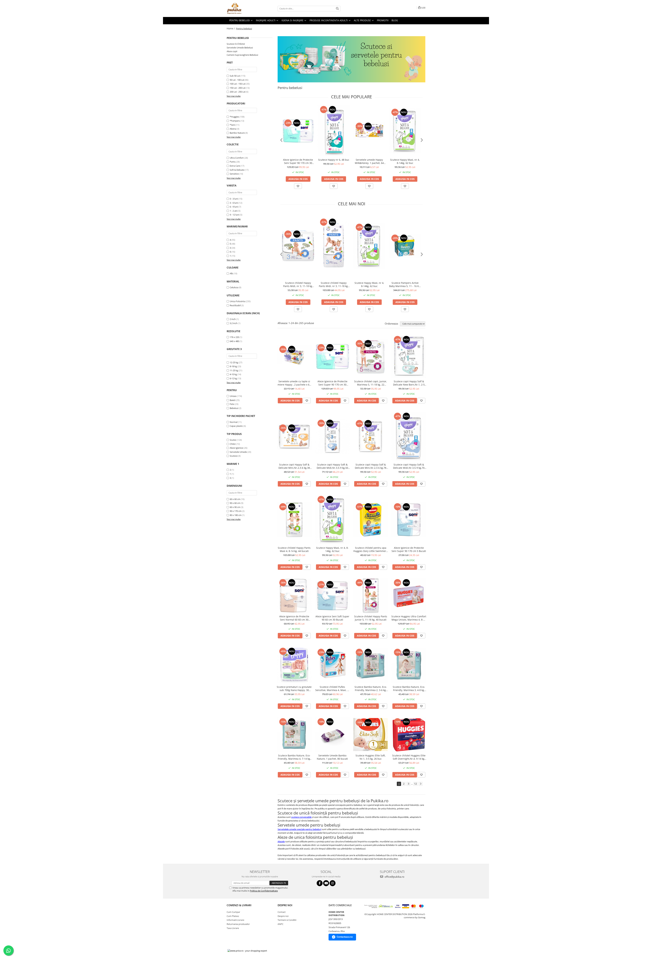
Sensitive (234, 173)
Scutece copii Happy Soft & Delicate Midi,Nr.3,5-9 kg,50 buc (332, 466)
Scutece (234, 455)
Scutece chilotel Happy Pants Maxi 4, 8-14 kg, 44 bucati (294, 549)
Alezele (281, 841)
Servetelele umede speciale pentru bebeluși (299, 829)
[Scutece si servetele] (351, 59)
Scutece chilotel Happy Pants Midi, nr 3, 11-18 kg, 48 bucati (333, 284)
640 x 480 (234, 341)
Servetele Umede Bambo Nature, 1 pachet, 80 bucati (332, 757)
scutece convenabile (301, 817)
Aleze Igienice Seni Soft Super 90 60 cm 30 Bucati (332, 618)
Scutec (233, 439)
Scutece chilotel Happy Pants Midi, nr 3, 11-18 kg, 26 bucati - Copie (298, 284)
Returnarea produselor (238, 924)
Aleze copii (232, 51)
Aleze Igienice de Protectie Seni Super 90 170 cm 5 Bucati (409, 549)
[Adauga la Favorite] (298, 186)
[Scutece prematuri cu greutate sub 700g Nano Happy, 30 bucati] (294, 665)
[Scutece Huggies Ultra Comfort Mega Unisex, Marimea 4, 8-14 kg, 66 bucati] (408, 595)
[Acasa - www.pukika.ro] (244, 8)
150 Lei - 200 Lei (237, 87)
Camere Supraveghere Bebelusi (242, 54)
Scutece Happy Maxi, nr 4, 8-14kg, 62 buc (405, 161)
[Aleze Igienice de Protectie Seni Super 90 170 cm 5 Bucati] (408, 519)
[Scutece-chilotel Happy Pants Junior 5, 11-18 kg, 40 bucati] (370, 595)
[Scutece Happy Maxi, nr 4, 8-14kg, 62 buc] (405, 131)
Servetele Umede (238, 451)
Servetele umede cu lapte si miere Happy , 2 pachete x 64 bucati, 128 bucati (294, 383)
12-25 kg (234, 362)
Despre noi (283, 916)
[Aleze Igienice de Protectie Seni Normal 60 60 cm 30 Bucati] (294, 595)
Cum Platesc (233, 916)
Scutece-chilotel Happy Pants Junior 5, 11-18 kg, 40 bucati (370, 618)
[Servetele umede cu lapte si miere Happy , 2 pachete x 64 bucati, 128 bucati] (294, 356)
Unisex (233, 396)
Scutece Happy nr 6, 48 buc (333, 159)
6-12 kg (233, 378)
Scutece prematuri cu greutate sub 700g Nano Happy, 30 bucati (294, 688)
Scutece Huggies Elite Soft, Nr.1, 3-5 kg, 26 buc (371, 757)
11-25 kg (234, 370)
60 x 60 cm (235, 499)
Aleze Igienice (236, 447)
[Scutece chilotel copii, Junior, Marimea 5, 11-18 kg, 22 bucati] (370, 356)
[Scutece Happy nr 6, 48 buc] (334, 130)
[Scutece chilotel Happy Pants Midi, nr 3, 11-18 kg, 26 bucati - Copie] (298, 246)
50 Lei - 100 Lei (237, 79)
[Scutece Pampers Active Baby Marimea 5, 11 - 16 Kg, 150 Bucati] (405, 246)
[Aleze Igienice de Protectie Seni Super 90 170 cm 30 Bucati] (298, 131)
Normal (233, 422)
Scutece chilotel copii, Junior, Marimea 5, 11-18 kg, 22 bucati (370, 383)
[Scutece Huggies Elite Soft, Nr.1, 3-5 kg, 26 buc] (370, 734)
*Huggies (234, 116)
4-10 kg (233, 374)
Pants (233, 161)
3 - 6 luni (234, 202)
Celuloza (234, 287)
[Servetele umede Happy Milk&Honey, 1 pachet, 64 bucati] (369, 131)
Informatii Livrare (235, 919)
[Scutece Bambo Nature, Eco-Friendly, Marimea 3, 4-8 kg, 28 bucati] (408, 665)
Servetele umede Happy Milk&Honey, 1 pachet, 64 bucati (369, 161)
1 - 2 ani (233, 210)
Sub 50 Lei (235, 75)
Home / (231, 28)
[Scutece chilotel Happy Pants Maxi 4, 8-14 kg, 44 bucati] (294, 519)
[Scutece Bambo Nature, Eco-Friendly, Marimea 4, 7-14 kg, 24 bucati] (294, 734)
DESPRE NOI (285, 905)
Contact (282, 911)
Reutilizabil (235, 305)
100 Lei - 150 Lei (237, 83)
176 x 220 (234, 337)
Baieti (232, 400)
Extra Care (235, 165)
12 (415, 783)
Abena (233, 128)
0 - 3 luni (234, 198)
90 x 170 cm (235, 511)
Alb (231, 273)
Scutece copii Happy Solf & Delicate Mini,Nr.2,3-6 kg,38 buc (294, 466)
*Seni (232, 124)
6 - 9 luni (234, 206)
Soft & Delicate (237, 169)
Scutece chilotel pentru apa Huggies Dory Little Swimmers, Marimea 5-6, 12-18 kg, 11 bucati (370, 549)
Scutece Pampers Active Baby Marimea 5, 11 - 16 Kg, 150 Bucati (405, 284)
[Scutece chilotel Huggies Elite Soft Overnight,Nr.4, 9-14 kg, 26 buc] (408, 734)
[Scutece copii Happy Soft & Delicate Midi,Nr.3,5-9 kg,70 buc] (408, 436)
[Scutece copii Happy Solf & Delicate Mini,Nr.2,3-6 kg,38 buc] (294, 437)
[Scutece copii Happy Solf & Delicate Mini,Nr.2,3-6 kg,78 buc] (370, 436)
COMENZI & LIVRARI (239, 905)
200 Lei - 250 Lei (237, 91)
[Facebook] (320, 883)
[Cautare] (337, 8)
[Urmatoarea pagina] (420, 784)
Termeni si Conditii (287, 919)
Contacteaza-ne (345, 937)
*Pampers (235, 120)
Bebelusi (234, 408)
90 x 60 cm (235, 503)
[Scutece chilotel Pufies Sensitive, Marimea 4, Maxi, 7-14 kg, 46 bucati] (332, 665)
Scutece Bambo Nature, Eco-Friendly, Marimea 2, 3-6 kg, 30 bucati (371, 688)
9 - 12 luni (234, 214)
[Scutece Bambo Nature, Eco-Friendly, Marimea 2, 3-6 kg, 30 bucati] (370, 665)
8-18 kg (233, 366)
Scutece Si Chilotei (236, 43)
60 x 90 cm (235, 507)
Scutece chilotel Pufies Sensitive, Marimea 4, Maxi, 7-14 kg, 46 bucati (332, 688)
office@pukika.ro (394, 876)
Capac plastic (236, 425)
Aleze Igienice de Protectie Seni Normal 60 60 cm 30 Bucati (294, 618)
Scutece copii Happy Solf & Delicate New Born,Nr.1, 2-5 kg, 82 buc (409, 383)
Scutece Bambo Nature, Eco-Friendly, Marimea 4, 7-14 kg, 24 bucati (294, 757)
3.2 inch (233, 323)
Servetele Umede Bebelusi (240, 47)
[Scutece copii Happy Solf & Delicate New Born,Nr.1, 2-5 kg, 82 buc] (408, 356)
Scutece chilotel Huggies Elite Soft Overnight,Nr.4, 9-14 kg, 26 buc (408, 757)
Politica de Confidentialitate (264, 890)
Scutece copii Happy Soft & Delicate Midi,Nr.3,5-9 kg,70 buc (408, 466)
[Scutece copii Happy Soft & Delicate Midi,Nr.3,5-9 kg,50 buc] (332, 436)
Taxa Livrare (233, 928)
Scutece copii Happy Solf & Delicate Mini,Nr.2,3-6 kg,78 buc (370, 466)
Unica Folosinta (237, 301)
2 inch (233, 319)
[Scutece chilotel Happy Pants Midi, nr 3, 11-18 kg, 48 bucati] (334, 246)
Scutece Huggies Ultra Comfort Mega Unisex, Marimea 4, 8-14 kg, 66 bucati (408, 618)
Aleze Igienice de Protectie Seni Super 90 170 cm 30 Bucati (298, 161)
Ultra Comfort (237, 157)
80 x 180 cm (235, 515)
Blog (395, 20)
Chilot (233, 443)
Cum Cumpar (233, 911)
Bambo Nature (237, 132)
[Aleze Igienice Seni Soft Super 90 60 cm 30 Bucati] (332, 595)
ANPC (280, 924)
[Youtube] (326, 883)
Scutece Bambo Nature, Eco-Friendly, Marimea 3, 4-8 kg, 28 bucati (409, 688)
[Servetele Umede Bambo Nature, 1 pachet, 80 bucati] (332, 734)
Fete (232, 404)
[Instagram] (333, 883)
